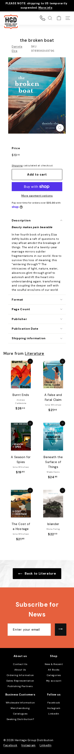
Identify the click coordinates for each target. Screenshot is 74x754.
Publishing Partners (20, 686)
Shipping (17, 165)
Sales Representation (20, 680)
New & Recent (54, 664)
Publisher (19, 319)
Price (16, 148)
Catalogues (20, 713)
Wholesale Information (20, 702)
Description (21, 220)
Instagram (53, 708)
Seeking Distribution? (20, 719)
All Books (54, 669)
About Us (20, 669)
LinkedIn (53, 713)
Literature (34, 353)
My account (53, 680)
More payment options (37, 195)
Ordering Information (20, 675)
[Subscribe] (60, 629)
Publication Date (25, 328)
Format (17, 299)
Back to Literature (40, 573)
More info (45, 7)
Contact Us (20, 664)
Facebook (53, 702)
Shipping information (29, 338)
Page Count (21, 309)
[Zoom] (60, 128)
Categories (54, 675)
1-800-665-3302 (42, 18)
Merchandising (20, 708)
